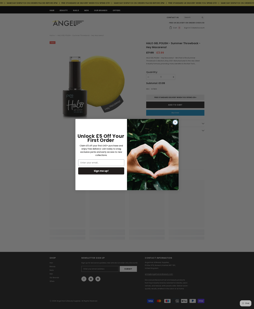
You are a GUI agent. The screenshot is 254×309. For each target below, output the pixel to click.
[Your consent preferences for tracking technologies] (252, 231)
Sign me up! (101, 171)
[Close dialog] (175, 122)
